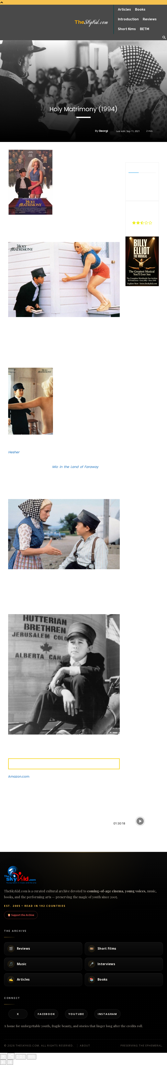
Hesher (13, 452)
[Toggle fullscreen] (20, 1057)
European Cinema (122, 811)
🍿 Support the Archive (21, 915)
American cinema (9, 835)
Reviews (4, 811)
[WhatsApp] (148, 152)
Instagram (107, 1014)
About (85, 1045)
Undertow (64, 802)
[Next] (10, 1062)
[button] (164, 38)
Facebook (46, 1014)
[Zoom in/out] (31, 1057)
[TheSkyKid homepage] (83, 874)
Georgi (103, 131)
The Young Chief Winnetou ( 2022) (139, 802)
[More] (158, 152)
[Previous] (3, 1062)
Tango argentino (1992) (131, 830)
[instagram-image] (131, 292)
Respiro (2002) (67, 826)
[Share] (11, 1056)
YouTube (76, 1014)
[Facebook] (129, 152)
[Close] (3, 1057)
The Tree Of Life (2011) (16, 826)
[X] (139, 152)
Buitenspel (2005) (13, 802)
